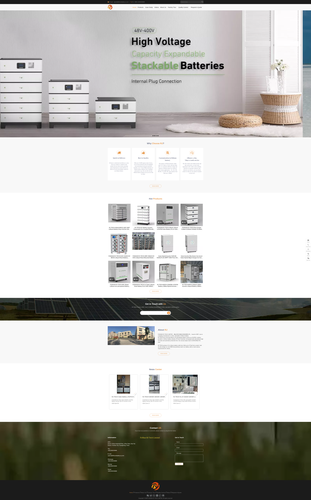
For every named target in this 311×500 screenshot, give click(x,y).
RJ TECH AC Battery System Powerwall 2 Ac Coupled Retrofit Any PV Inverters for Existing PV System (143, 228)
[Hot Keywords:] (202, 2)
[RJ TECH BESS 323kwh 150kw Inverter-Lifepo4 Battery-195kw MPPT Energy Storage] (192, 271)
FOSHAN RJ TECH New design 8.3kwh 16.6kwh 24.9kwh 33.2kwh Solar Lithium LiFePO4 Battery (191, 228)
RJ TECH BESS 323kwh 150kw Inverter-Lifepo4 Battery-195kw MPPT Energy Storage (191, 285)
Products (137, 492)
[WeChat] (148, 495)
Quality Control (161, 492)
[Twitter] (154, 495)
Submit (179, 463)
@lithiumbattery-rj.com (117, 455)
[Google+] (160, 495)
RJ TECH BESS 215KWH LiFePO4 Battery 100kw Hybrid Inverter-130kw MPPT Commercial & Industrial (167, 285)
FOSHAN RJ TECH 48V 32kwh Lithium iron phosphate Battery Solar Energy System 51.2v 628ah (119, 285)
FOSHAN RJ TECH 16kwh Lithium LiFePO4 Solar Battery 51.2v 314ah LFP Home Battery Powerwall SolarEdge (167, 228)
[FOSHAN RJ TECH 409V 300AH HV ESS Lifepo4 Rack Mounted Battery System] (143, 241)
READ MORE (155, 186)
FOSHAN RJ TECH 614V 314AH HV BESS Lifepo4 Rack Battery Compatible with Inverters (119, 257)
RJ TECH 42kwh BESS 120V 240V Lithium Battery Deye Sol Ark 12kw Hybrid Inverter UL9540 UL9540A (119, 228)
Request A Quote (176, 492)
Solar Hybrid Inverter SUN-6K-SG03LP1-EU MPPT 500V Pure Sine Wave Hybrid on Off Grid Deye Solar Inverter (167, 257)
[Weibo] (151, 495)
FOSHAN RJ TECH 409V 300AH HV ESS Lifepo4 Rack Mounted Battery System (143, 257)
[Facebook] (163, 495)
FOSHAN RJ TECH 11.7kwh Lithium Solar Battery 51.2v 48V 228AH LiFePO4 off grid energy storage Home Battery (143, 285)
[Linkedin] (157, 495)
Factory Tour (151, 492)
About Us (143, 492)
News (168, 492)
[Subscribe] (168, 313)
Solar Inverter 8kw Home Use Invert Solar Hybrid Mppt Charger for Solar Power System (192, 257)
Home (131, 492)
